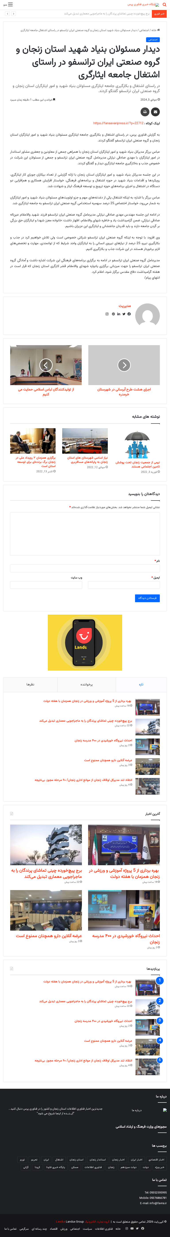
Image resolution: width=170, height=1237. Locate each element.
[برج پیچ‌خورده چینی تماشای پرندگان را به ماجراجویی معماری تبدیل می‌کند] (147, 727)
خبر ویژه (159, 1167)
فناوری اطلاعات (93, 1167)
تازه (141, 684)
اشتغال (59, 1160)
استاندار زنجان (98, 1160)
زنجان (111, 1167)
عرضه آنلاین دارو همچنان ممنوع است (108, 760)
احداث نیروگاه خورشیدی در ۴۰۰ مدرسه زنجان (123, 14)
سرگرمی (24, 1229)
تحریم (34, 1160)
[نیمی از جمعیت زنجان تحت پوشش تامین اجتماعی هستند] (137, 443)
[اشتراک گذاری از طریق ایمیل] (155, 111)
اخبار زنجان (118, 1160)
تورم (22, 1160)
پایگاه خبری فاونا (55, 1167)
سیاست (87, 1229)
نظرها (30, 684)
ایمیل (155, 578)
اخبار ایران (136, 1160)
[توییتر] (123, 314)
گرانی (26, 1167)
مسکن (74, 1167)
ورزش (63, 1229)
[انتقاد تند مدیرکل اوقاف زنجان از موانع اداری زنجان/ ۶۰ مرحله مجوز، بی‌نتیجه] (147, 786)
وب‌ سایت (76, 578)
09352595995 (158, 1193)
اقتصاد (54, 1229)
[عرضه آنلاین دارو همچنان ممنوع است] (147, 766)
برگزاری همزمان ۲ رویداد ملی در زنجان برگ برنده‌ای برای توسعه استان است (36, 462)
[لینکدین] (117, 314)
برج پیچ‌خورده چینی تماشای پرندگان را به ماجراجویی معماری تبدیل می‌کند (85, 720)
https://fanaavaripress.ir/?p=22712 (118, 123)
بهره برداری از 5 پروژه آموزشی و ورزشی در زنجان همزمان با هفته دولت (87, 701)
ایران (46, 1160)
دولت (146, 1167)
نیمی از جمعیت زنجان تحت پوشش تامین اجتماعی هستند (138, 464)
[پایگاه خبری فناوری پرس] (143, 5)
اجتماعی (144, 30)
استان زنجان (76, 1160)
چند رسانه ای (39, 1229)
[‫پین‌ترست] (112, 314)
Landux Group (75, 1222)
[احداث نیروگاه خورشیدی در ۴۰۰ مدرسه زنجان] (147, 746)
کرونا (37, 1167)
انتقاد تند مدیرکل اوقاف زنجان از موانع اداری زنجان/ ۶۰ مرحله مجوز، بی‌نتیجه (83, 780)
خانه (154, 30)
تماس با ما (10, 1229)
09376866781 (158, 1198)
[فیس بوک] (128, 314)
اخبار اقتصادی (156, 1160)
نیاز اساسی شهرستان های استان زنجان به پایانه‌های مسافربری (87, 460)
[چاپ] (145, 111)
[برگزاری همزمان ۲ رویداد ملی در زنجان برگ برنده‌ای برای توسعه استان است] (33, 441)
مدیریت (125, 306)
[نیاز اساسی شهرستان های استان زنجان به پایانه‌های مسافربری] (85, 441)
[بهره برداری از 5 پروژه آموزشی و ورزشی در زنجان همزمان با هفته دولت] (147, 707)
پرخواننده (87, 684)
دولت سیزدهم (129, 1167)
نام (157, 561)
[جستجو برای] (164, 7)
